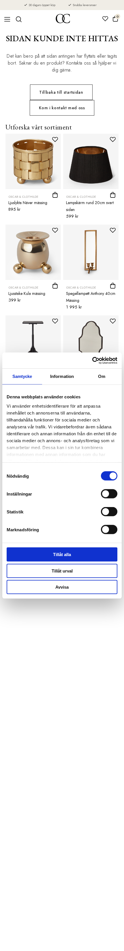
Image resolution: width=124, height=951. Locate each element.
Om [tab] (101, 376)
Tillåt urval (62, 570)
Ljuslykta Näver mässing (27, 203)
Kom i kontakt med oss (62, 108)
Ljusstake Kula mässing (26, 293)
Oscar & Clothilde (23, 197)
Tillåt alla (62, 554)
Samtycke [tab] (22, 376)
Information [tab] (62, 376)
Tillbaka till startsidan (61, 92)
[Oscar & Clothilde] (63, 19)
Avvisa (62, 587)
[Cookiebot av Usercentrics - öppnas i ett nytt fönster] (92, 360)
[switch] (109, 493)
